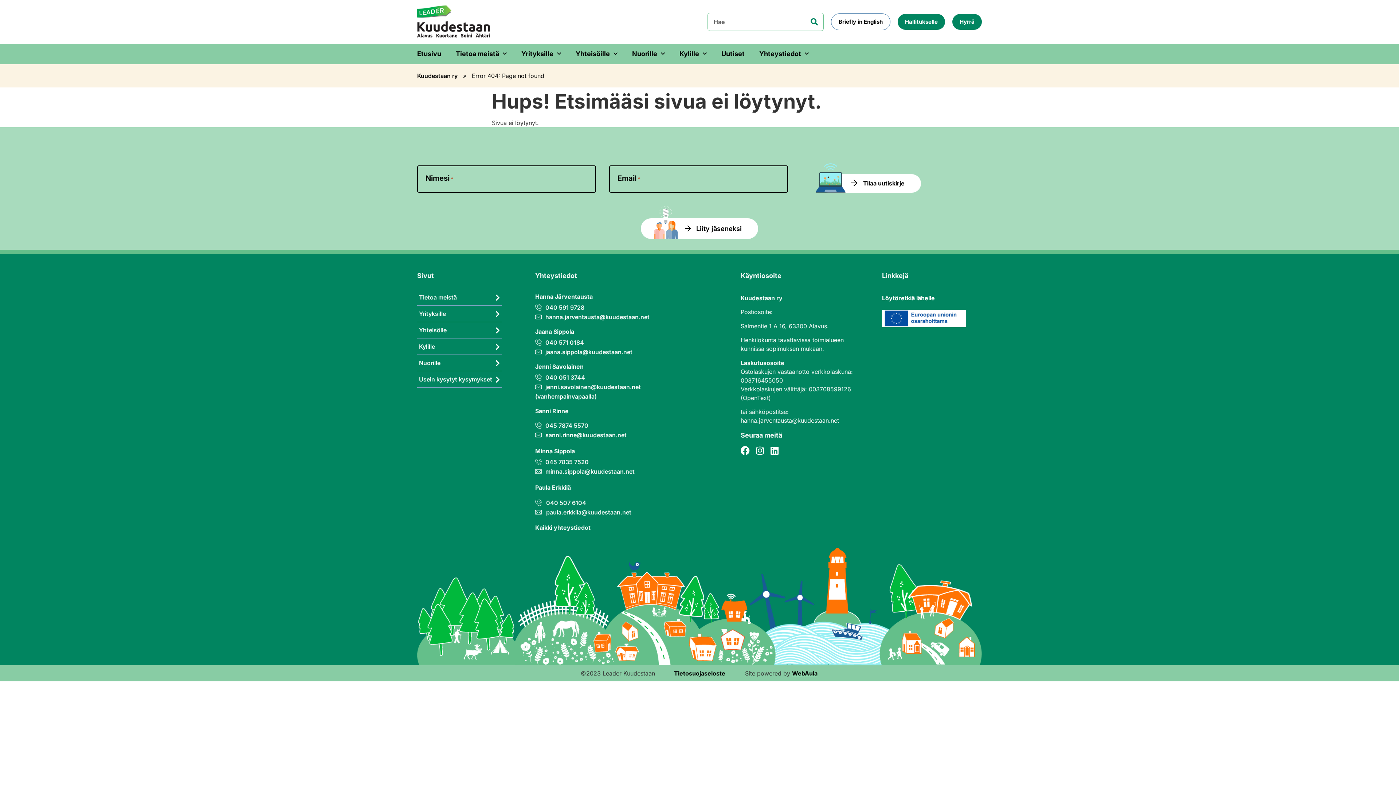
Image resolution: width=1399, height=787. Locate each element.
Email (629, 178)
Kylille (689, 54)
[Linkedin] (774, 450)
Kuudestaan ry (437, 75)
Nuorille (644, 54)
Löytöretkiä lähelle (908, 298)
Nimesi (439, 178)
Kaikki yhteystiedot (563, 527)
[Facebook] (745, 450)
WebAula (805, 673)
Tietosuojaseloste (699, 673)
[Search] (814, 22)
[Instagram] (759, 450)
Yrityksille (537, 54)
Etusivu (429, 54)
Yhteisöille (593, 54)
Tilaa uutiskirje (884, 183)
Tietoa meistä (477, 54)
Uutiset (733, 54)
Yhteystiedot (780, 54)
